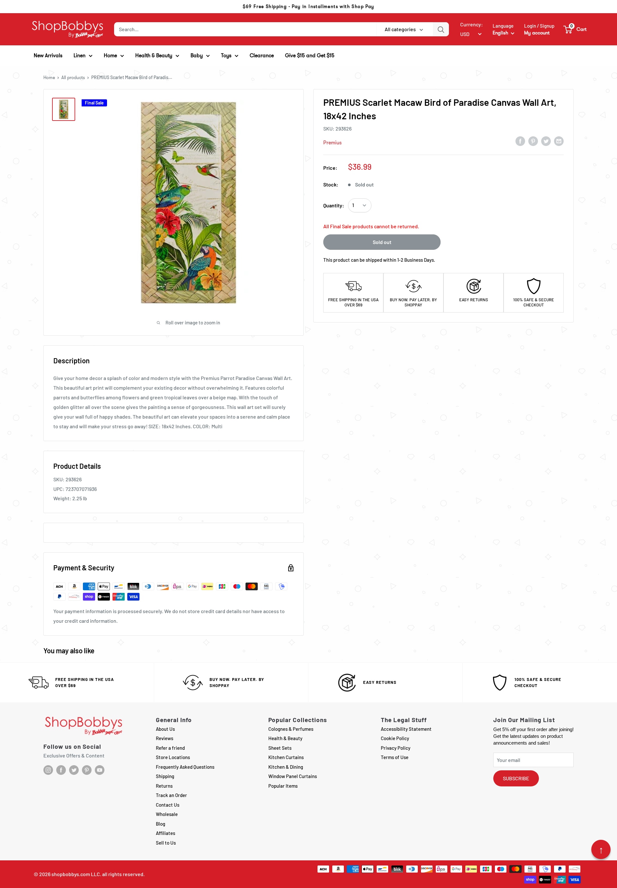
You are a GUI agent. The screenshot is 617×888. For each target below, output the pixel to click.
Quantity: (333, 205)
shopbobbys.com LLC (75, 874)
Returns (164, 786)
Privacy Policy (395, 748)
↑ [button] (601, 849)
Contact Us (167, 805)
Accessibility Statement (406, 729)
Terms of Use (394, 757)
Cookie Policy (395, 738)
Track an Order (171, 795)
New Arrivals (48, 55)
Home (49, 77)
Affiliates (165, 833)
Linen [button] (79, 55)
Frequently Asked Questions (185, 767)
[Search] (441, 29)
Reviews (164, 738)
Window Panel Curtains (292, 776)
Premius (332, 142)
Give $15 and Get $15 (310, 55)
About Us (165, 729)
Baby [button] (197, 55)
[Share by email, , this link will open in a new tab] (559, 141)
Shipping (165, 776)
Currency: (471, 24)
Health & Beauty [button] (153, 55)
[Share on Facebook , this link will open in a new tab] (520, 141)
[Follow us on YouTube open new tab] (99, 770)
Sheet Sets (279, 748)
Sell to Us (166, 843)
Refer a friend (170, 748)
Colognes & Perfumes (290, 729)
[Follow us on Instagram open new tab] (48, 770)
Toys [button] (226, 55)
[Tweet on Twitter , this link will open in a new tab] (546, 141)
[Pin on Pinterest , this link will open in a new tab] (533, 141)
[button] (575, 29)
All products (73, 77)
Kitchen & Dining (285, 767)
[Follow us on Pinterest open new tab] (87, 770)
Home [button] (110, 55)
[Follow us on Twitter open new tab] (74, 770)
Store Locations (173, 757)
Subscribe (516, 778)
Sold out (382, 242)
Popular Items (283, 786)
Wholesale (167, 814)
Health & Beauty (285, 738)
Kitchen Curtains (286, 757)
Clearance (262, 55)
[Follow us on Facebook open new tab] (61, 770)
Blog (160, 824)
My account (537, 32)
